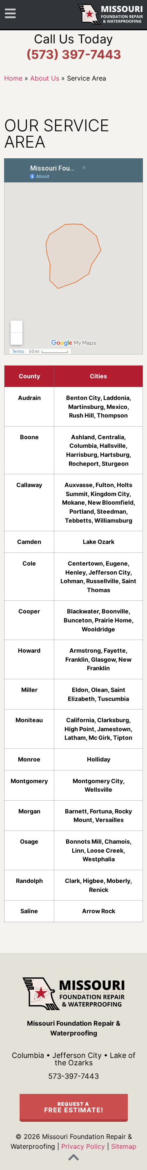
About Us (44, 78)
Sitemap (123, 1146)
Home (13, 78)
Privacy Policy (83, 1146)
